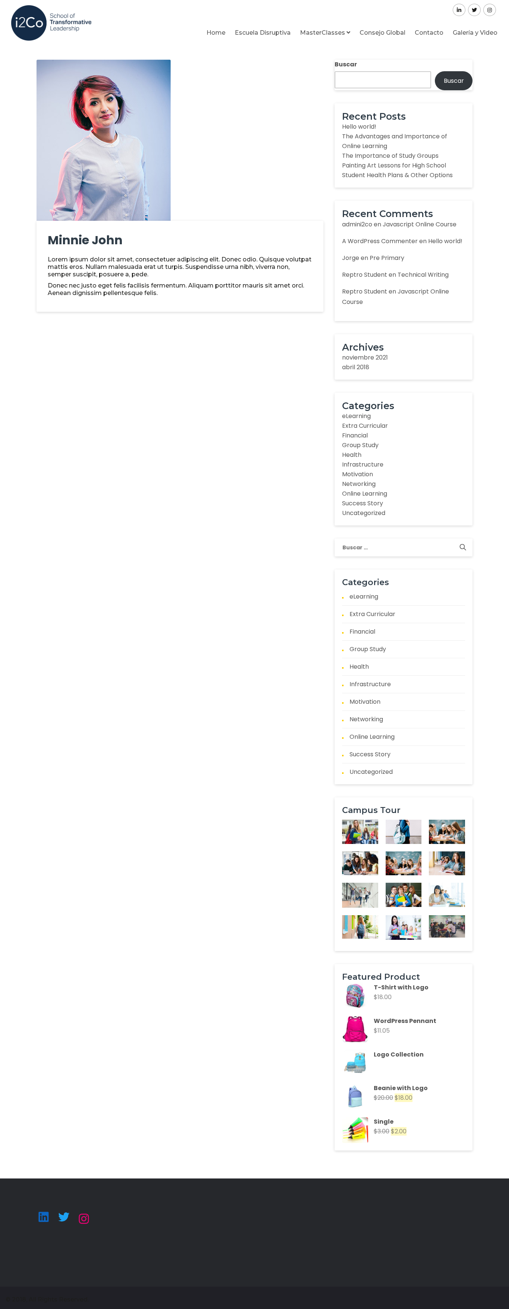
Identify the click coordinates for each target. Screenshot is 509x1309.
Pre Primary (387, 258)
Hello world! (359, 126)
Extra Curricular (365, 425)
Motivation (357, 474)
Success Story (362, 503)
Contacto (429, 32)
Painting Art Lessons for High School (394, 165)
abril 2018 (355, 367)
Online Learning (364, 493)
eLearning (356, 416)
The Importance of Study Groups (390, 155)
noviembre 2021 (365, 357)
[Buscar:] (403, 547)
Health (351, 455)
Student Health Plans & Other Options (397, 175)
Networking (359, 484)
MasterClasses (323, 32)
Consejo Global (382, 32)
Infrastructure (362, 464)
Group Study (360, 445)
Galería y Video (475, 32)
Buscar (346, 64)
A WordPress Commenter (380, 241)
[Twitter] (63, 1217)
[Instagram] (84, 1218)
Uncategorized (363, 513)
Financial (355, 435)
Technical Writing (423, 274)
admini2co (357, 224)
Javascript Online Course (419, 224)
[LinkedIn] (43, 1217)
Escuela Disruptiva (263, 32)
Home (215, 32)
